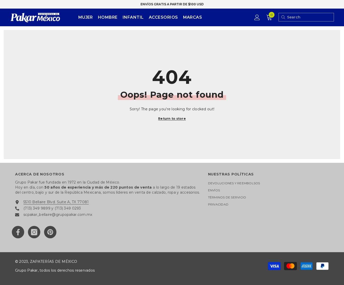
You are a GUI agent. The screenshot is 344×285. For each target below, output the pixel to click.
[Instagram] (34, 232)
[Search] (283, 17)
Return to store (172, 118)
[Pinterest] (50, 232)
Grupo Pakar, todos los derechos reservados (55, 270)
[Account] (257, 17)
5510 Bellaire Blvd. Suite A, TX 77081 (56, 202)
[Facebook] (18, 232)
